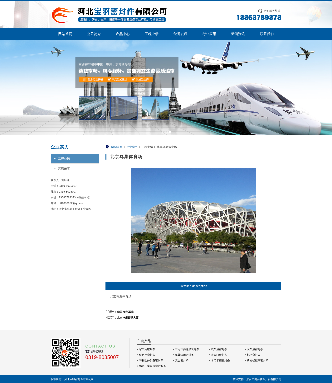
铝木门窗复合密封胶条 (152, 365)
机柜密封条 (253, 354)
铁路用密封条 (147, 354)
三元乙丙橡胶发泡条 (187, 349)
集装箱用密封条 (184, 354)
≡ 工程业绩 (62, 158)
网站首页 (117, 146)
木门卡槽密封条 (220, 360)
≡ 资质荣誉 (62, 168)
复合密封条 (181, 360)
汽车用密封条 (219, 349)
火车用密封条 (255, 349)
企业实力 (132, 146)
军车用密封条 (147, 349)
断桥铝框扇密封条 (257, 360)
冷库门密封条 (219, 354)
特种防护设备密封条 (151, 360)
